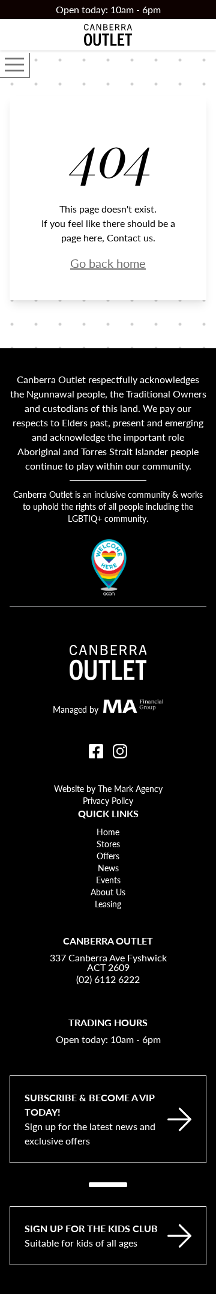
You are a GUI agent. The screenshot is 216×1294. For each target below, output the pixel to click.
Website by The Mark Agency (108, 788)
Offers (108, 856)
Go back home (108, 263)
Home (108, 832)
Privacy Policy (108, 800)
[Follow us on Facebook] (96, 751)
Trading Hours (108, 1022)
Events (108, 880)
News (108, 868)
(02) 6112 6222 (108, 979)
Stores (108, 844)
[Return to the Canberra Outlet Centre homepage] (108, 34)
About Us (108, 892)
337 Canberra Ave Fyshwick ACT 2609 (108, 962)
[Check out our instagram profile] (120, 751)
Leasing (108, 904)
